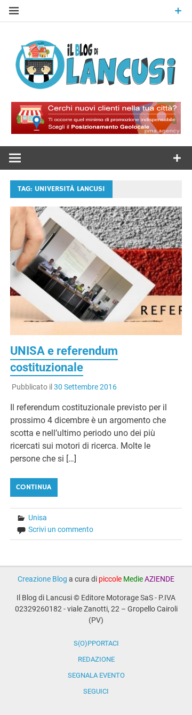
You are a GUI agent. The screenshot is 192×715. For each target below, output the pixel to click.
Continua (33, 487)
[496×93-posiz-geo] (96, 131)
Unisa (37, 517)
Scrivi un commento (60, 529)
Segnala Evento (96, 675)
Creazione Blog (42, 579)
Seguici (96, 691)
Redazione (96, 659)
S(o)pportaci (96, 643)
